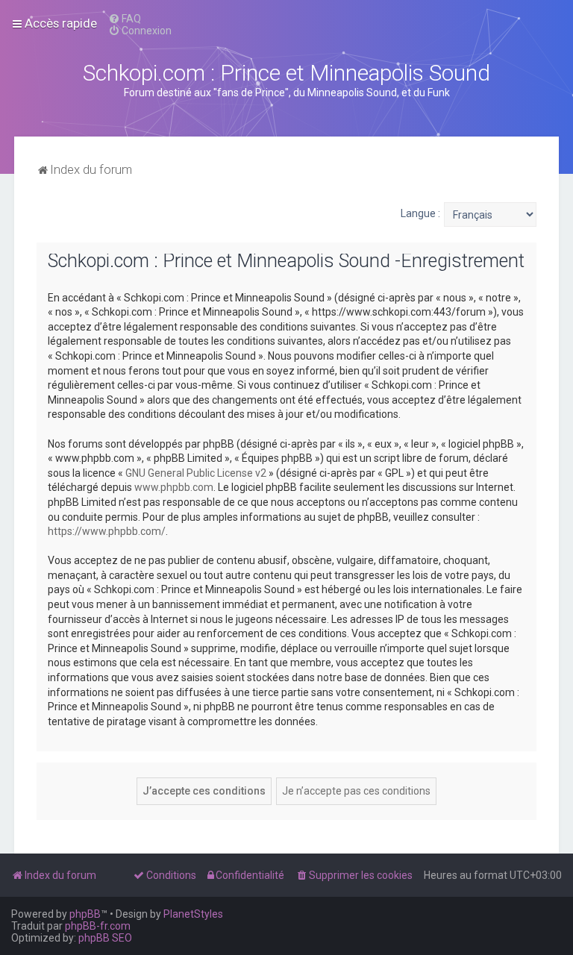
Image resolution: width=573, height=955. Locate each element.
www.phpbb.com (173, 487)
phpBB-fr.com (98, 926)
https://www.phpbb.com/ (107, 531)
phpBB (85, 914)
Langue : (420, 213)
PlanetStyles (193, 914)
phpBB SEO (105, 938)
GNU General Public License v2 (195, 473)
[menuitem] (124, 19)
